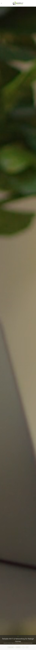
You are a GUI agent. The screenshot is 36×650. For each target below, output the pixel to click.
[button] (1, 3)
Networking (18, 647)
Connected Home (10, 647)
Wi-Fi (27, 647)
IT (23, 647)
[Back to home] (18, 3)
